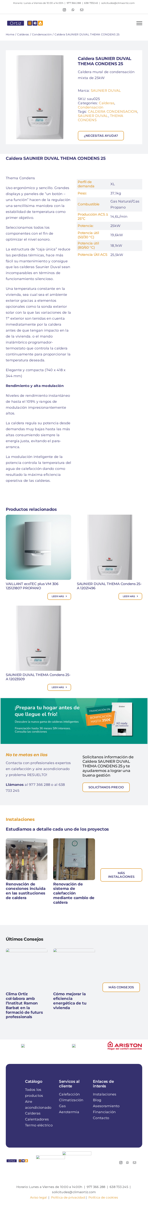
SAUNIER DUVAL (106, 90)
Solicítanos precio (106, 787)
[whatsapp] (127, 1160)
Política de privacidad (68, 1195)
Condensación (90, 107)
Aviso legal (38, 1195)
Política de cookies (103, 1195)
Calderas (106, 103)
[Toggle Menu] (139, 23)
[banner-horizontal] (74, 700)
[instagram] (120, 1160)
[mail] (134, 1160)
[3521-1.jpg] (40, 97)
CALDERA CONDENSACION (112, 111)
